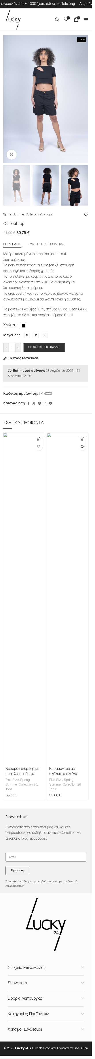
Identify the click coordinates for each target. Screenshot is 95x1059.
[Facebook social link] (28, 403)
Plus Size (12, 780)
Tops (49, 214)
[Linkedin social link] (45, 403)
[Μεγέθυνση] (12, 155)
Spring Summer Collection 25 (23, 214)
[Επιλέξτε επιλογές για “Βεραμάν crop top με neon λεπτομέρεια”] (39, 439)
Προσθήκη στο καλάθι (44, 347)
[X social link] (34, 403)
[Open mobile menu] (86, 19)
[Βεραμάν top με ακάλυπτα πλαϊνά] (67, 599)
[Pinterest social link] (39, 403)
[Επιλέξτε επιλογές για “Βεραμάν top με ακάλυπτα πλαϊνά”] (82, 439)
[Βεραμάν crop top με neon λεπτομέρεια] (24, 599)
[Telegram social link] (50, 403)
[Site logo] (13, 19)
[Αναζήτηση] (57, 19)
